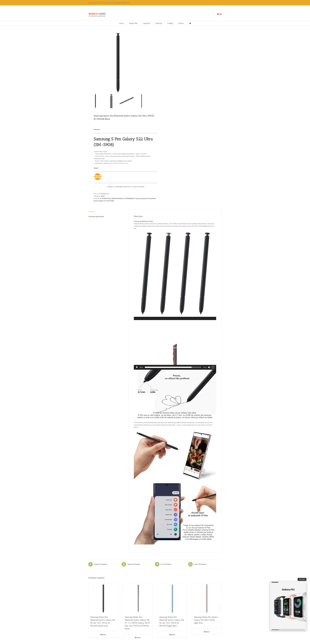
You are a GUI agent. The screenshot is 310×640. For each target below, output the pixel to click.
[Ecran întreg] (213, 367)
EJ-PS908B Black (105, 198)
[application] (175, 343)
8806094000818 (117, 198)
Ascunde (302, 579)
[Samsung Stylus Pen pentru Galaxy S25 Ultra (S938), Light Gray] (206, 598)
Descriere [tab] (91, 212)
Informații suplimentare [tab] (96, 216)
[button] (175, 343)
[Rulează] (137, 367)
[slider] (173, 367)
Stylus (103, 196)
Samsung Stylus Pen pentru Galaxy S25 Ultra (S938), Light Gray (206, 620)
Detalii (104, 635)
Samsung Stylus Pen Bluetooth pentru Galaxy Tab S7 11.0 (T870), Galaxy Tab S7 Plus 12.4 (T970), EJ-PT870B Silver (137, 623)
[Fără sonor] (209, 367)
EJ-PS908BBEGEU (129, 198)
